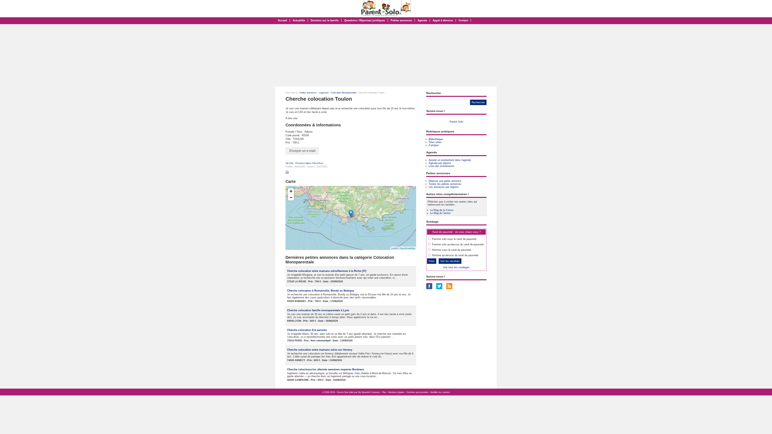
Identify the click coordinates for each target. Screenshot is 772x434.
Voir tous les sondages (456, 267)
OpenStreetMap (407, 248)
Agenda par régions (440, 163)
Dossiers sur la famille (325, 20)
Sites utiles (435, 142)
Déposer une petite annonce (445, 180)
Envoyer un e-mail (302, 151)
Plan (384, 392)
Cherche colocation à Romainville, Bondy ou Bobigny (320, 290)
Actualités (299, 20)
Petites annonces (401, 20)
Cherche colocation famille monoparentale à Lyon (318, 310)
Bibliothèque (436, 139)
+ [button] (291, 191)
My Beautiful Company (369, 392)
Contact (463, 20)
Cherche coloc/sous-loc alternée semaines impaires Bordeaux (325, 369)
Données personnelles (417, 392)
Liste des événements (441, 166)
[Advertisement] (386, 55)
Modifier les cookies (440, 392)
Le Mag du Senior (440, 213)
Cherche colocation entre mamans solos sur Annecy (319, 349)
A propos (434, 145)
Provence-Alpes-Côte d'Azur (309, 163)
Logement (324, 92)
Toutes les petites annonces (445, 183)
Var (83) (289, 163)
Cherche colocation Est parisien (307, 330)
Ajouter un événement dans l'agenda (450, 160)
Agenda (422, 20)
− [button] (291, 197)
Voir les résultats (450, 261)
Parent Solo (456, 121)
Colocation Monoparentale (343, 92)
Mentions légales (396, 392)
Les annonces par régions (444, 186)
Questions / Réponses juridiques (364, 20)
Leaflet (394, 248)
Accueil (282, 20)
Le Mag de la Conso (441, 210)
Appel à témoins (443, 20)
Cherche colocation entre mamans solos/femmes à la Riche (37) (326, 270)
